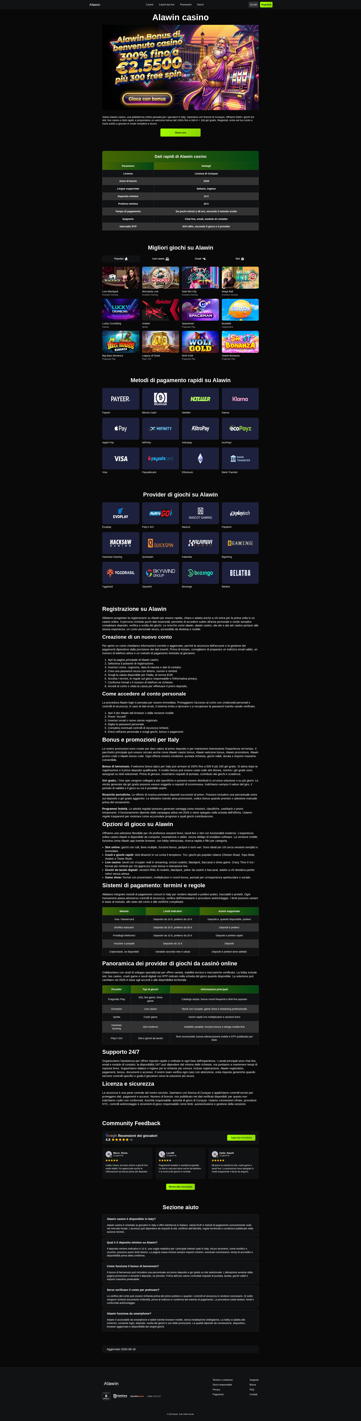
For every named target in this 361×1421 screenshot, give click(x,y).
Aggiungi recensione (241, 1137)
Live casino (158, 258)
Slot (238, 258)
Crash (198, 258)
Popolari (118, 258)
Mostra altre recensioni (180, 1187)
